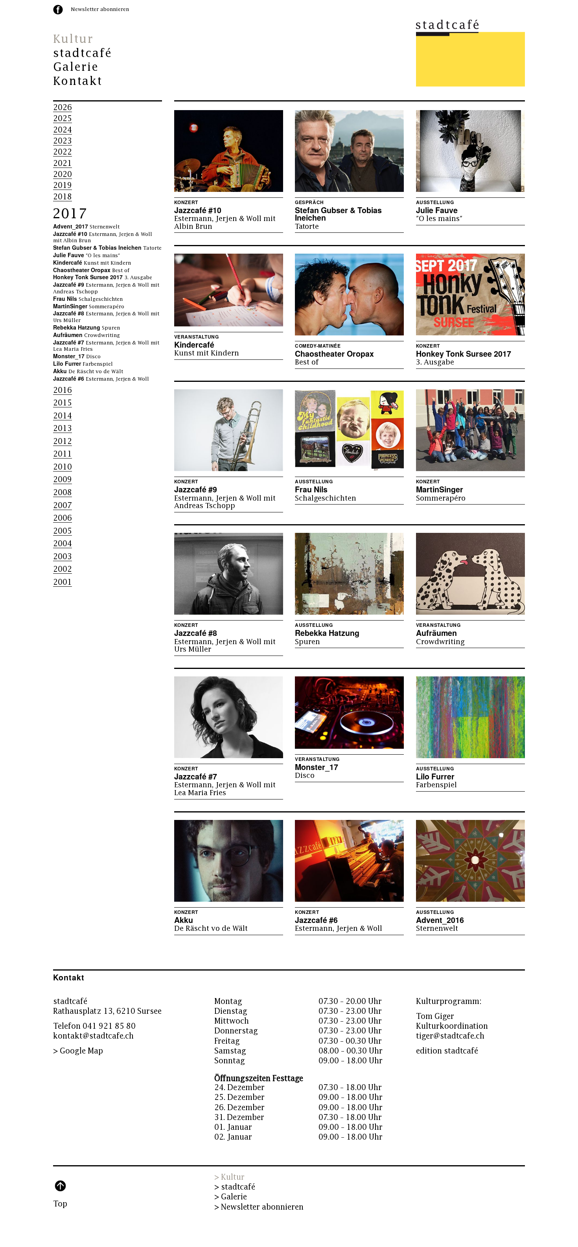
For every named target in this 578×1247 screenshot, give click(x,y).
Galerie (76, 67)
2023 (62, 141)
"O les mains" (86, 255)
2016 (62, 390)
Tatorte (107, 248)
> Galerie (230, 1197)
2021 (62, 163)
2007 (62, 505)
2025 (62, 118)
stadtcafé (82, 53)
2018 (62, 197)
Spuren (86, 328)
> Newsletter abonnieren (259, 1207)
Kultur (73, 39)
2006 (62, 518)
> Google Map (78, 1051)
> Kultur (229, 1177)
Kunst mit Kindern (92, 263)
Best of (91, 270)
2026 (62, 107)
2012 (62, 441)
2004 (62, 544)
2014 (62, 416)
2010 (62, 467)
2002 (62, 569)
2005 (62, 531)
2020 (62, 174)
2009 (62, 479)
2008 (62, 492)
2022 (62, 152)
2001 (62, 582)
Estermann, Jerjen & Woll (101, 379)
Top (60, 1204)
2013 (62, 428)
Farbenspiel (83, 364)
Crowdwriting (86, 335)
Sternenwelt (86, 227)
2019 (62, 185)
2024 (62, 130)
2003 (62, 557)
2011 (62, 454)
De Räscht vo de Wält (88, 371)
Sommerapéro (88, 306)
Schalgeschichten (88, 299)
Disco (77, 356)
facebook (58, 10)
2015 (62, 403)
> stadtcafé (234, 1187)
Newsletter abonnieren (100, 9)
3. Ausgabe (102, 277)
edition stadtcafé (447, 1051)
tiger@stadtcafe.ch (450, 1036)
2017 (69, 213)
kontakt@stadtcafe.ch (93, 1036)
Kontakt (77, 81)
